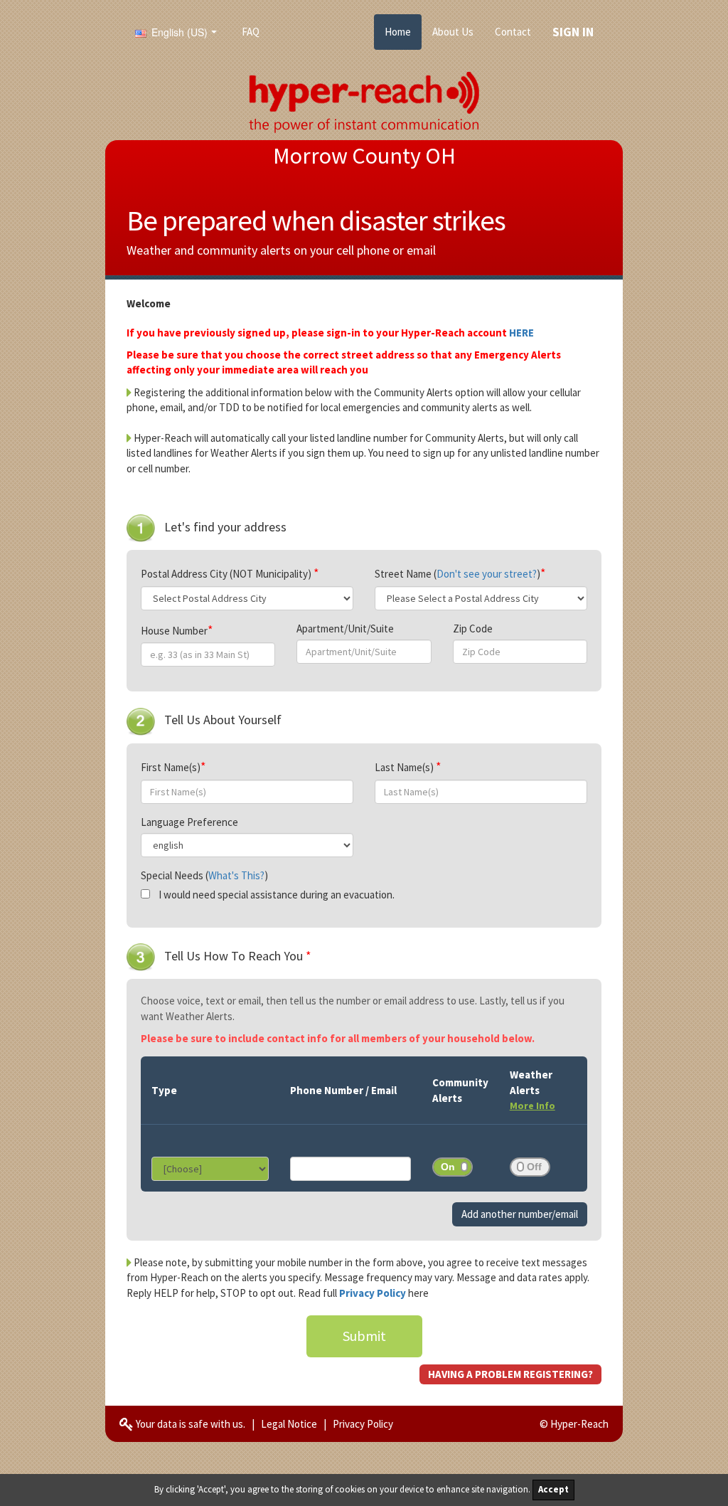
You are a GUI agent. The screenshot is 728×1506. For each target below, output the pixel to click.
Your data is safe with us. (189, 1424)
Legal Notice (289, 1424)
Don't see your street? (487, 573)
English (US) (178, 32)
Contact (513, 31)
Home (398, 31)
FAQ (250, 31)
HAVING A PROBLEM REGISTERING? (510, 1374)
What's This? (236, 875)
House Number (174, 630)
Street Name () (457, 573)
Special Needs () (204, 875)
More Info (532, 1105)
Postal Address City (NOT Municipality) (227, 573)
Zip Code (473, 628)
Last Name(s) (405, 767)
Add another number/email (519, 1214)
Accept (553, 1489)
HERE (521, 332)
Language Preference (189, 822)
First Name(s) (170, 767)
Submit (364, 1336)
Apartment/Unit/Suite (345, 628)
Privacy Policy (373, 1293)
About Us (452, 31)
